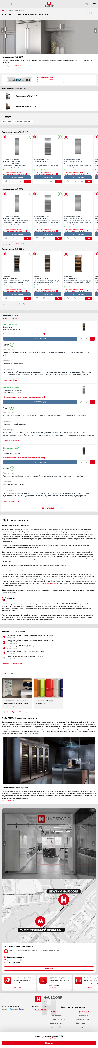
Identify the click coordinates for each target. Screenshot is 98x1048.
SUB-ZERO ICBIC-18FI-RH (11, 161)
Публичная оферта (57, 1027)
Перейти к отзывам (9, 318)
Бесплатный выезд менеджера (73, 1007)
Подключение (55, 1015)
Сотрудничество (82, 1015)
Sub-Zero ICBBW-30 (10, 277)
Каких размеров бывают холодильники (48, 693)
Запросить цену (17, 177)
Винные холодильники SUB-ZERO (17, 121)
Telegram (15, 1009)
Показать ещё (47, 508)
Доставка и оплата (57, 1019)
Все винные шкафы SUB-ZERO (13, 304)
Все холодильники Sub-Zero (11, 66)
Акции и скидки (56, 1011)
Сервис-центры (56, 1023)
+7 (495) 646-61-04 (10, 1006)
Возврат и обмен (82, 1019)
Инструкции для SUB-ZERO (13, 631)
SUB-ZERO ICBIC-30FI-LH (73, 161)
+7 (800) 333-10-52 (40, 1006)
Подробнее (17, 987)
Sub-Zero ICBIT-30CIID (41, 161)
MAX (22, 1009)
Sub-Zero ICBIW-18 (70, 277)
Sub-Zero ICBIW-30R (41, 277)
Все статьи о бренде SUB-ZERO (14, 712)
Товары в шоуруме (83, 1011)
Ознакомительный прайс (48, 583)
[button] (2, 30)
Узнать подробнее (49, 1038)
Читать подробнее (10, 380)
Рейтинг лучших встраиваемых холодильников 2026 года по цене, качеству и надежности (17, 693)
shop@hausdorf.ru (41, 1009)
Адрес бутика (81, 1027)
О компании (80, 1023)
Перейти (49, 968)
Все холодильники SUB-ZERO (13, 244)
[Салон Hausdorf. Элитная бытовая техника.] (3, 10)
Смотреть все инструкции (12, 664)
